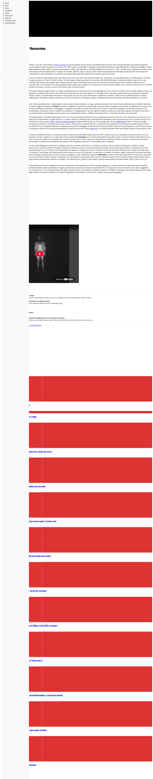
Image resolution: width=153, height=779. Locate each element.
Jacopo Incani (30, 325)
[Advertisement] (63, 17)
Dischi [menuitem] (7, 8)
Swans (52, 121)
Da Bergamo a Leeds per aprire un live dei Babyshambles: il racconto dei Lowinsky (34, 695)
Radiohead (121, 121)
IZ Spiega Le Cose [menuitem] (10, 20)
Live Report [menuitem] (8, 10)
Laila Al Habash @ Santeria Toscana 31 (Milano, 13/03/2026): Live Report (31, 625)
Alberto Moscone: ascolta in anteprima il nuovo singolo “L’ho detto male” (31, 521)
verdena (38, 325)
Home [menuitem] (7, 3)
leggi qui (94, 128)
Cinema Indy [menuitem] (9, 15)
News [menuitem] (6, 5)
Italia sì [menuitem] (7, 13)
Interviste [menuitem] (8, 18)
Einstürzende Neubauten (65, 121)
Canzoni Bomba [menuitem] (10, 23)
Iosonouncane (60, 65)
